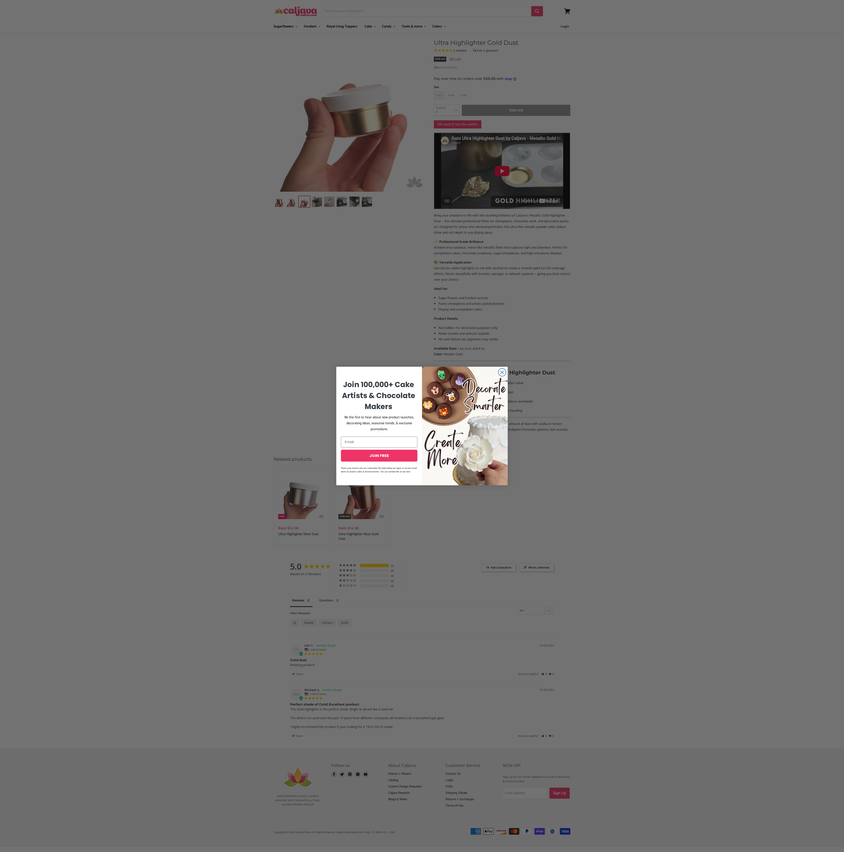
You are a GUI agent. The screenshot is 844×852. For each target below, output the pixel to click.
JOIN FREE (379, 455)
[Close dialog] (502, 372)
